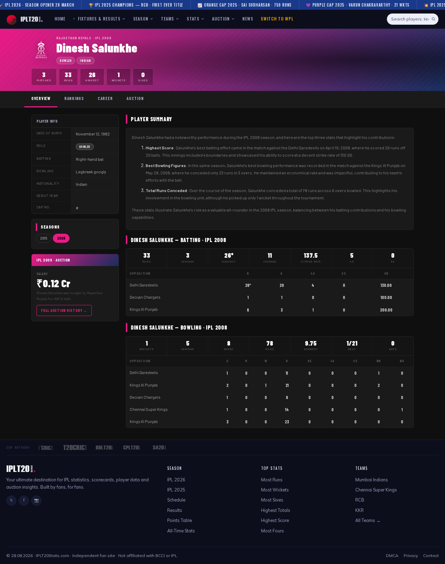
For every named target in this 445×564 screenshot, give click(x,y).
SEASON (141, 19)
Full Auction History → (64, 310)
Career (105, 98)
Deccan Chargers (145, 297)
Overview (40, 98)
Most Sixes (272, 500)
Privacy (411, 555)
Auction (135, 98)
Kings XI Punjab (144, 309)
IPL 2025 (176, 489)
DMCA (392, 555)
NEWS (247, 19)
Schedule (176, 500)
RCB (359, 500)
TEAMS (167, 19)
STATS (193, 19)
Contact (431, 555)
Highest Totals (275, 510)
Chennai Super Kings (149, 409)
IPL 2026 (176, 479)
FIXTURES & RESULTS (98, 19)
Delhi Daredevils (144, 285)
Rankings (74, 98)
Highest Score (275, 520)
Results (174, 510)
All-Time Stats (181, 530)
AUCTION (221, 19)
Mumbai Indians (371, 479)
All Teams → (368, 520)
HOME (60, 19)
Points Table (179, 520)
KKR (359, 510)
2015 (43, 238)
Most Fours (272, 530)
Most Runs (272, 479)
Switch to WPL (277, 19)
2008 (61, 238)
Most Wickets (275, 489)
